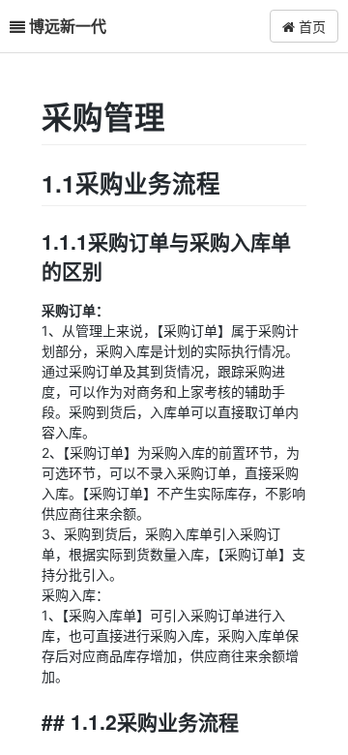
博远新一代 (67, 26)
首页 (310, 26)
